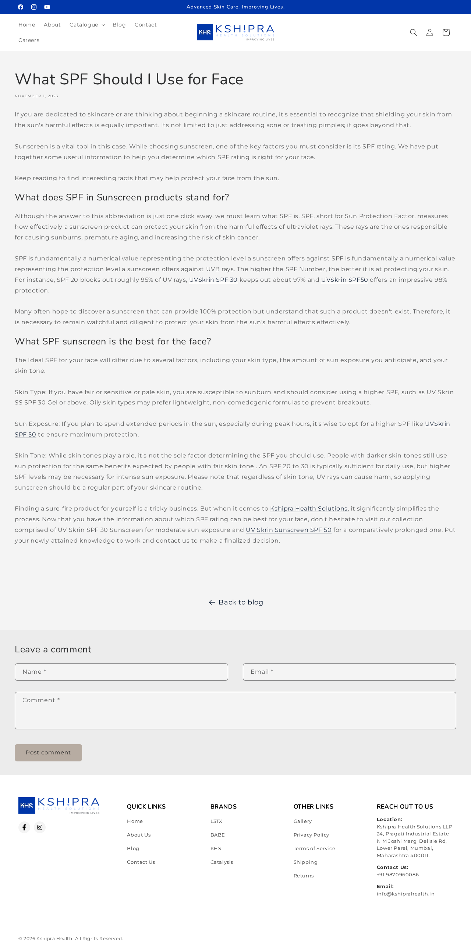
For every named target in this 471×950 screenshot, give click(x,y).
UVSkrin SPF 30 (213, 279)
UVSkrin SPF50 (344, 279)
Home (135, 821)
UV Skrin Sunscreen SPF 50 (289, 529)
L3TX (216, 821)
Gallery (303, 821)
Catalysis (221, 862)
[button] (86, 24)
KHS (216, 848)
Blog (133, 848)
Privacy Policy (311, 835)
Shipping (306, 862)
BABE (217, 835)
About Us (138, 835)
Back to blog (241, 602)
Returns (304, 876)
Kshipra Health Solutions (308, 508)
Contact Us (141, 862)
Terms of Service (315, 848)
